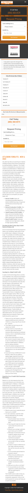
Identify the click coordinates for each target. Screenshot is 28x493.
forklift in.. (6, 30)
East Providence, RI (6, 82)
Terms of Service (15, 490)
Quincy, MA (5, 102)
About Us (21, 490)
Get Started (14, 37)
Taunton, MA (5, 93)
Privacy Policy (8, 490)
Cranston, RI (5, 90)
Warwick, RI (5, 99)
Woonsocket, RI (6, 87)
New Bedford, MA (6, 105)
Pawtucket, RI (5, 79)
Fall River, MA (5, 96)
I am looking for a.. (8, 23)
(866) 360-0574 (14, 12)
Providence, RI (5, 84)
